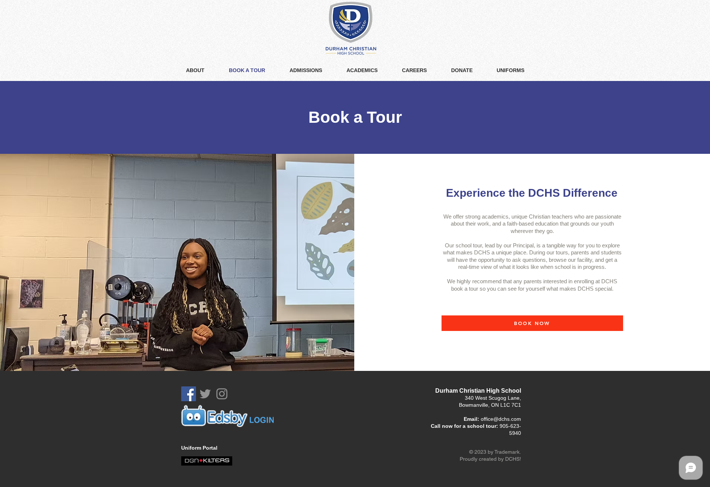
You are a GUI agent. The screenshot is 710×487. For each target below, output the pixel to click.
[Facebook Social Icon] (188, 393)
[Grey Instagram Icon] (221, 393)
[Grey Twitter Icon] (205, 393)
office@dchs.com (501, 419)
